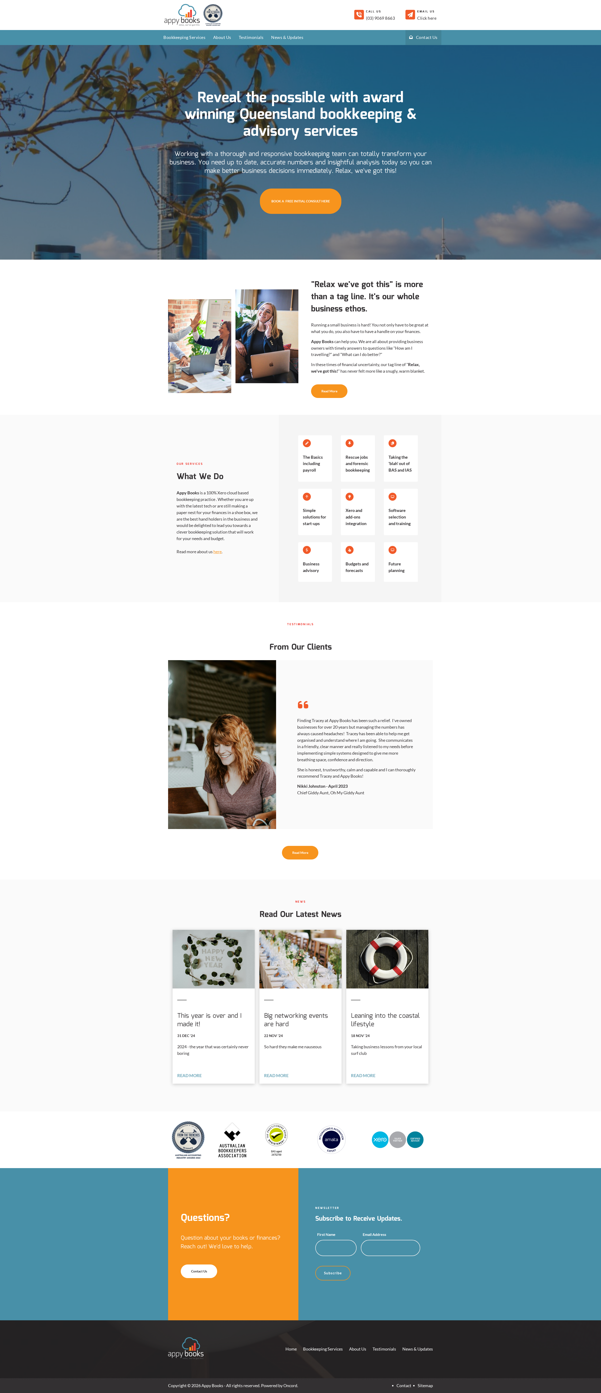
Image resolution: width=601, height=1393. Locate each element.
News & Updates (287, 37)
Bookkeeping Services (184, 37)
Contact (404, 1385)
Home (291, 1348)
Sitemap (425, 1385)
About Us (222, 37)
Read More (321, 387)
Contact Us (425, 37)
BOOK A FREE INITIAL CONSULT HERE (301, 191)
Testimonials (251, 37)
